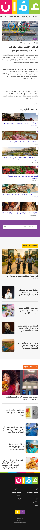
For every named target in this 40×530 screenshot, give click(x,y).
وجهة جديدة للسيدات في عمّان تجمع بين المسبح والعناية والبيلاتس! (14, 430)
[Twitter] (22, 512)
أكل (37, 489)
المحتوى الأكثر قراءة (28, 110)
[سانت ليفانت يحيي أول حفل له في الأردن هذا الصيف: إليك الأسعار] (8, 292)
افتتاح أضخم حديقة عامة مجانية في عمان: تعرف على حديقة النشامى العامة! (20, 159)
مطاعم (35, 502)
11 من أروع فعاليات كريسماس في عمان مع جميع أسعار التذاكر (20, 124)
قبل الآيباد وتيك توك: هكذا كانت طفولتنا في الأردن (15, 413)
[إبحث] (5, 227)
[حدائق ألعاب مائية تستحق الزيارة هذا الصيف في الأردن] (32, 446)
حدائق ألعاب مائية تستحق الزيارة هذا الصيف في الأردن (17, 447)
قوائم (35, 17)
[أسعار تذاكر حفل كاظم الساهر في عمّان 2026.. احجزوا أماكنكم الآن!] (8, 328)
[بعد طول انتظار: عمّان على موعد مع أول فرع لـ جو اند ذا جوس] (8, 310)
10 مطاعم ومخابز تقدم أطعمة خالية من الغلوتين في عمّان (20, 196)
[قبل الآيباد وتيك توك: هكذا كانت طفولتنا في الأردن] (32, 412)
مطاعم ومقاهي (13, 17)
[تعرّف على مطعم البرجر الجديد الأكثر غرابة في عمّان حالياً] (20, 382)
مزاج (19, 499)
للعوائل (18, 495)
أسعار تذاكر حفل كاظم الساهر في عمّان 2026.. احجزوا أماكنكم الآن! (28, 328)
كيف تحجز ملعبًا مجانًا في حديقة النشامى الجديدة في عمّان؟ (28, 346)
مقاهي (36, 505)
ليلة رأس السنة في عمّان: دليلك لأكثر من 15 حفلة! (20, 213)
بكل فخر (35, 499)
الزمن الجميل (34, 495)
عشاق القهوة (16, 492)
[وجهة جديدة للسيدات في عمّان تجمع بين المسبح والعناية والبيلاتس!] (32, 429)
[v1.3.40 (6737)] (20, 480)
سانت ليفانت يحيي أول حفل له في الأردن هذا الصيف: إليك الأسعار (28, 292)
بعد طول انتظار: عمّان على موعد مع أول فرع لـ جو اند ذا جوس (28, 310)
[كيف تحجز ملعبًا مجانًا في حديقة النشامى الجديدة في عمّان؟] (8, 345)
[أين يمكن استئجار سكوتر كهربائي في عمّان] (20, 261)
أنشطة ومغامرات (32, 492)
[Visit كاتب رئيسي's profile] (37, 43)
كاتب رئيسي (32, 43)
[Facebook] (17, 512)
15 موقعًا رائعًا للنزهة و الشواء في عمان (24, 142)
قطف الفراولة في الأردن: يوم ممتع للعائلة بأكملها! (23, 177)
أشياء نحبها (26, 17)
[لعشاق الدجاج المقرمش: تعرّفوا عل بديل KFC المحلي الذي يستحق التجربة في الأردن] (32, 463)
